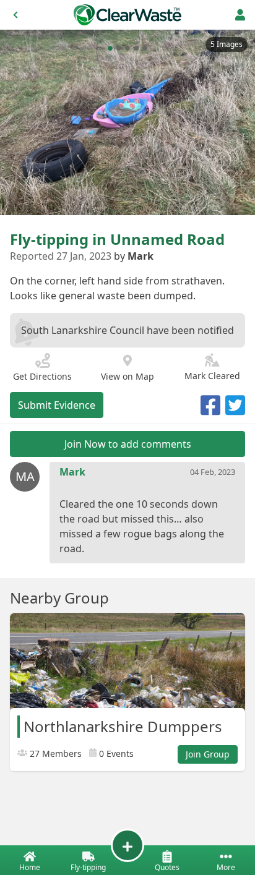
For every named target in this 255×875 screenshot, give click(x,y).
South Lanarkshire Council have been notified (127, 330)
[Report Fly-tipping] (127, 845)
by (133, 256)
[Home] (127, 15)
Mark (72, 472)
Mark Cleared (212, 376)
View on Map (127, 376)
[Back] (15, 15)
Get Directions (42, 376)
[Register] (240, 15)
